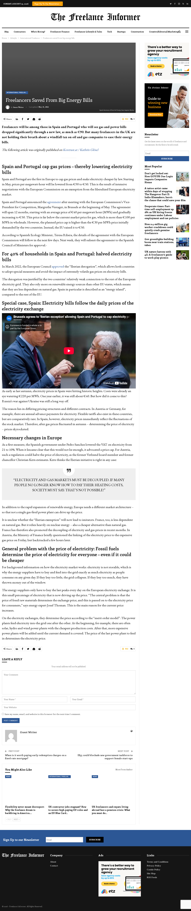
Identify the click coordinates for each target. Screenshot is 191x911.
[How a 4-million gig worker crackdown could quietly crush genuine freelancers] (182, 227)
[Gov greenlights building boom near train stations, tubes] (182, 242)
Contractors (20, 31)
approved (58, 266)
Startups (121, 31)
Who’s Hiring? (38, 31)
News (8, 776)
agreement (54, 202)
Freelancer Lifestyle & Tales (88, 31)
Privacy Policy (154, 865)
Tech (109, 31)
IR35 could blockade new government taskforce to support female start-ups (105, 757)
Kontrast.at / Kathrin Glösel (80, 150)
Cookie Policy (153, 869)
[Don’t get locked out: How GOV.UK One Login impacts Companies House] (182, 176)
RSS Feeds (152, 877)
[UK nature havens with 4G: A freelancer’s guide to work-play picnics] (182, 255)
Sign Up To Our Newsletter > (47, 4)
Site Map (151, 873)
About (53, 862)
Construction (137, 31)
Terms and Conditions (157, 862)
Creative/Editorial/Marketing (163, 31)
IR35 (6, 31)
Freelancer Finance (59, 31)
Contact (54, 865)
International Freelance (17, 92)
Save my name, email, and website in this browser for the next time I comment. (42, 714)
